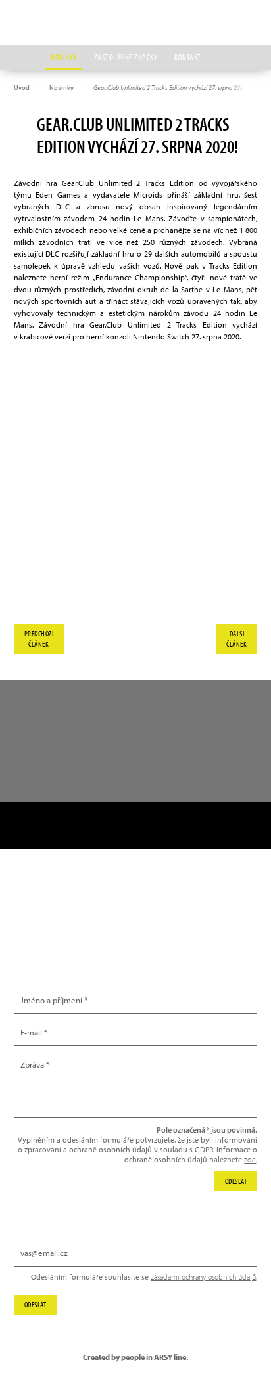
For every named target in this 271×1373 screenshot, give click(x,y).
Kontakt (187, 57)
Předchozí (39, 638)
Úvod (22, 87)
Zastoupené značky (126, 57)
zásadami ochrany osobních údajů (203, 1277)
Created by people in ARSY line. (135, 1357)
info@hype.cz (51, 923)
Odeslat (35, 1304)
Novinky (64, 57)
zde (250, 1159)
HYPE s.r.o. (135, 22)
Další (236, 638)
